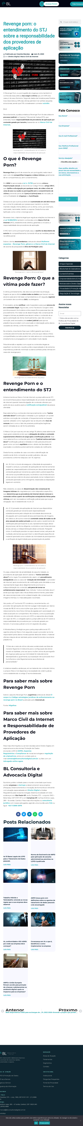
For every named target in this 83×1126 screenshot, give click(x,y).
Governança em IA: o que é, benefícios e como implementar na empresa (41, 944)
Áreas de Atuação (49, 1056)
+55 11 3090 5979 (15, 806)
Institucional (47, 1076)
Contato (46, 1066)
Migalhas (12, 705)
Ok (36, 1123)
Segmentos (47, 1063)
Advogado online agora (13, 761)
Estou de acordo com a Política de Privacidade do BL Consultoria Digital (68, 320)
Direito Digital (14, 56)
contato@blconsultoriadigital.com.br (22, 759)
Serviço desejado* (66, 158)
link (50, 803)
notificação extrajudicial (36, 405)
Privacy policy (44, 1123)
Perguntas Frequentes (51, 1079)
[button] (18, 814)
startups (22, 785)
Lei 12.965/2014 (11, 220)
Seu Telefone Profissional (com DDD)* (68, 147)
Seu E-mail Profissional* (68, 136)
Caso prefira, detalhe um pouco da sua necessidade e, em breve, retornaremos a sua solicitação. (70, 171)
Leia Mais (7, 864)
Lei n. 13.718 (28, 183)
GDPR (20, 751)
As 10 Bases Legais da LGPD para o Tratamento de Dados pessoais (14, 859)
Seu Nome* (63, 116)
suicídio (46, 103)
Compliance (21, 753)
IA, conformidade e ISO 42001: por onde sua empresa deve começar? (15, 944)
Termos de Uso (48, 1086)
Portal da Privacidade (50, 1083)
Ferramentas (47, 1059)
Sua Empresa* (64, 126)
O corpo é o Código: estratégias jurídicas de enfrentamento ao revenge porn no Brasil (28, 697)
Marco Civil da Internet (29, 56)
